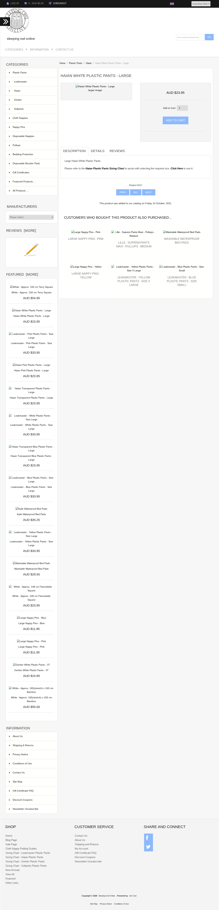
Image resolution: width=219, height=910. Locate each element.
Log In (15, 3)
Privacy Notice (20, 754)
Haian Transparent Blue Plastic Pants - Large (31, 458)
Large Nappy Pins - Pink (86, 238)
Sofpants (33, 109)
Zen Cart (133, 896)
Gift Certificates (33, 172)
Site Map (17, 781)
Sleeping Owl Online (107, 896)
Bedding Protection (33, 154)
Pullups (33, 145)
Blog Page (11, 840)
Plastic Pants (75, 63)
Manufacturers (22, 206)
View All (9, 874)
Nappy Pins (33, 127)
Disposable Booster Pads (33, 163)
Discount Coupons (23, 800)
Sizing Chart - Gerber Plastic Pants (25, 861)
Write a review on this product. (31, 262)
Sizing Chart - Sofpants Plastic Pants (26, 865)
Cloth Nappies (33, 118)
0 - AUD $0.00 (36, 3)
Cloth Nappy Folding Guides (21, 848)
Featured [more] (22, 274)
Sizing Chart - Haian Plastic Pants (24, 857)
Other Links (11, 882)
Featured (10, 878)
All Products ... (20, 190)
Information (39, 49)
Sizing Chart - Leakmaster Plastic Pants (27, 852)
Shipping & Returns (23, 745)
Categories (14, 49)
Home (62, 63)
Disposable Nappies (33, 136)
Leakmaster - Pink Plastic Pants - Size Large (31, 345)
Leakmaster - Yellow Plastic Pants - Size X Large (134, 281)
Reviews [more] (21, 230)
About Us (18, 736)
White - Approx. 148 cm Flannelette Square (31, 598)
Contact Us (65, 49)
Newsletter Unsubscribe (25, 809)
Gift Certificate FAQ (23, 791)
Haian (89, 63)
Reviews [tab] (117, 151)
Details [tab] (98, 151)
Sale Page (11, 844)
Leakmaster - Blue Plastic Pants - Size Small (182, 281)
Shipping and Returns (87, 844)
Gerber (33, 100)
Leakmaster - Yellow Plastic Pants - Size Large (31, 543)
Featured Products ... (24, 181)
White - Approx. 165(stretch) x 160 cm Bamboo (31, 699)
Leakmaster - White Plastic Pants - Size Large (31, 427)
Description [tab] (74, 151)
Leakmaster (33, 81)
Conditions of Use (22, 763)
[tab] (130, 149)
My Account (81, 848)
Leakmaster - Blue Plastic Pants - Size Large (31, 489)
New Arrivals (12, 870)
